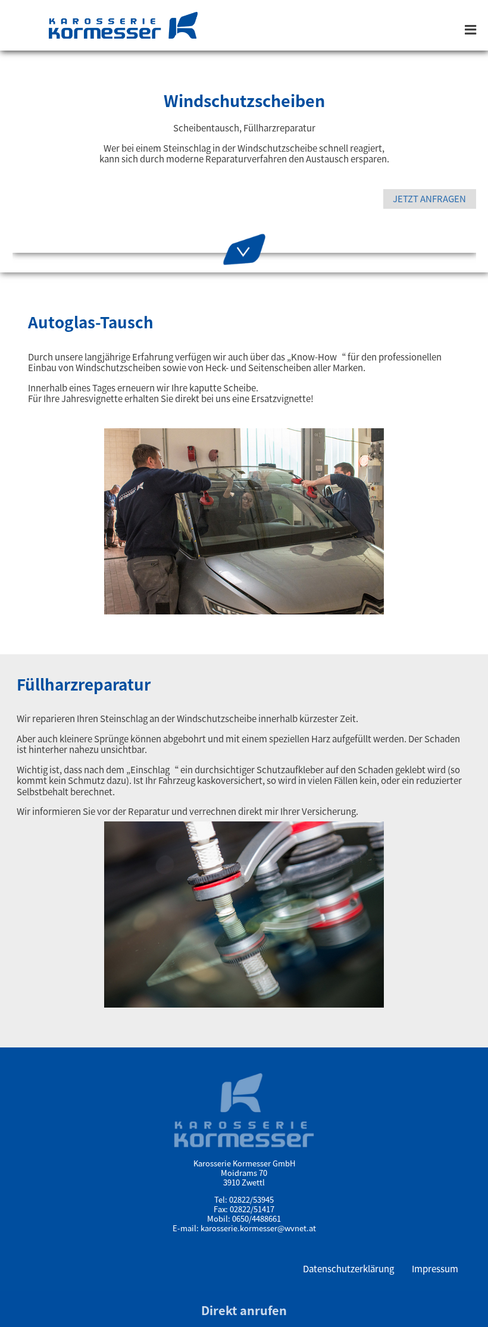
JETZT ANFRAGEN (429, 198)
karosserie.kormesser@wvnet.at (258, 1228)
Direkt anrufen (244, 1310)
